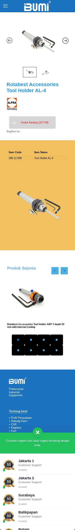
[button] (18, 340)
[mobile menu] (5, 6)
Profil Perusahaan (21, 417)
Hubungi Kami (19, 421)
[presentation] (55, 270)
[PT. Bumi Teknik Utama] (37, 6)
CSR (13, 424)
